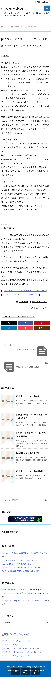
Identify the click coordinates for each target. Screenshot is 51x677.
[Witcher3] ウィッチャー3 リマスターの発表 (20, 648)
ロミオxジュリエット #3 (27, 396)
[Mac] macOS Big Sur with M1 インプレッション (22, 600)
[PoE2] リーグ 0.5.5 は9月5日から (16, 641)
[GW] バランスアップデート (13, 644)
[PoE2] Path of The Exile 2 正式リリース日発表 (21, 652)
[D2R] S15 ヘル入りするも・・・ (15, 655)
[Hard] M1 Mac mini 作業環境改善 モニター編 (21, 593)
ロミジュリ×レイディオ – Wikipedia (21, 294)
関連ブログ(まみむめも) (16, 634)
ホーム (5, 26)
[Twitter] (9, 323)
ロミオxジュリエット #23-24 (29, 471)
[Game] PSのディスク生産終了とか (16, 564)
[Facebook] (25, 323)
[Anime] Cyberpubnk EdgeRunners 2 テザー (21, 567)
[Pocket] (25, 328)
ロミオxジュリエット (36, 46)
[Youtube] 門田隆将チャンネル (14, 589)
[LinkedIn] (9, 328)
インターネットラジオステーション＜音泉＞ (25, 290)
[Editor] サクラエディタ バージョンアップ (19, 560)
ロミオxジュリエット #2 (27, 452)
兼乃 (47, 308)
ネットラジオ (32, 26)
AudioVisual (17, 26)
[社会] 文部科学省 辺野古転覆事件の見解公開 (20, 571)
